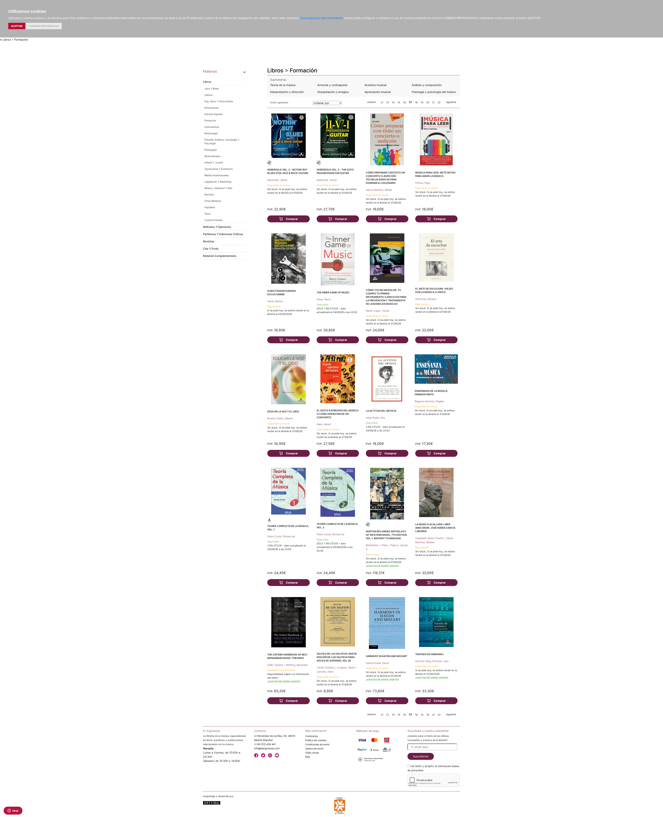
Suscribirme (420, 756)
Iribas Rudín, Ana (375, 417)
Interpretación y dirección (287, 92)
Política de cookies (315, 740)
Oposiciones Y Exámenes (218, 168)
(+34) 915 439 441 (265, 744)
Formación (21, 39)
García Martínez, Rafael (379, 189)
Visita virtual (312, 752)
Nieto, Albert (324, 424)
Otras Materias (212, 200)
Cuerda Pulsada (213, 220)
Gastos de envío (314, 748)
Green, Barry (324, 299)
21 (433, 102)
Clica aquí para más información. (321, 18)
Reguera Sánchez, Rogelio (429, 401)
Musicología (211, 133)
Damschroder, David (377, 663)
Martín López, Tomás (377, 310)
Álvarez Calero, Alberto (280, 418)
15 (398, 102)
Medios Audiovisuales (216, 175)
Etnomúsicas (211, 107)
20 (427, 102)
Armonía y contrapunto (332, 85)
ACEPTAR (16, 26)
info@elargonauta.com (267, 748)
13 (387, 102)
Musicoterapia (212, 156)
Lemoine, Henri (325, 671)
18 (416, 102)
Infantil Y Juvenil (213, 162)
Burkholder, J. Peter (377, 545)
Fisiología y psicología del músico (434, 92)
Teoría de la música (282, 85)
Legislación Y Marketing (217, 181)
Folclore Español (213, 114)
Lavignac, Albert (346, 667)
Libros (7, 39)
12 (382, 102)
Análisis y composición (427, 85)
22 (439, 102)
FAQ (307, 756)
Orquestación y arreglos (333, 92)
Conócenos (311, 736)
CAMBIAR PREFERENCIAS (44, 26)
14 (393, 102)
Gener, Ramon (275, 301)
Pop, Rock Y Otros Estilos (218, 101)
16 (404, 102)
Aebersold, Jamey (277, 179)
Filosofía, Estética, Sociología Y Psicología (221, 141)
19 (422, 102)
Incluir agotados (279, 102)
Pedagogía (210, 149)
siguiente (451, 102)
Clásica (208, 94)
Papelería (209, 207)
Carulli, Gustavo (326, 667)
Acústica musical (375, 85)
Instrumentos (211, 126)
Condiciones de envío (317, 744)
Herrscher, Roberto (425, 298)
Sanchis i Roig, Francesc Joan (432, 661)
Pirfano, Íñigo (422, 182)
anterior (371, 102)
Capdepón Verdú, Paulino (429, 538)
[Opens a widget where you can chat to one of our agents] (12, 811)
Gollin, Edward (275, 664)
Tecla (207, 213)
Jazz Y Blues (211, 88)
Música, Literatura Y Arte (218, 188)
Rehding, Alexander (297, 664)
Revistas (209, 194)
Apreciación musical (377, 92)
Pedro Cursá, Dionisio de (281, 536)
